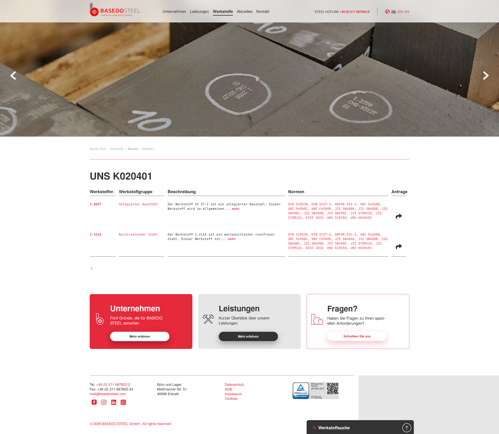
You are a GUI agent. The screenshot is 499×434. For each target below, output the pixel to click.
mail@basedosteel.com (108, 393)
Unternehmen (174, 11)
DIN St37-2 (321, 204)
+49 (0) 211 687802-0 (355, 11)
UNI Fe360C (298, 209)
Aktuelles (244, 11)
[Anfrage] (398, 216)
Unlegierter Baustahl (138, 204)
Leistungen (199, 11)
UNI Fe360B (370, 204)
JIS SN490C (337, 213)
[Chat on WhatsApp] (123, 405)
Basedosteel (115, 9)
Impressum (233, 393)
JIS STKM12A (361, 213)
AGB (228, 388)
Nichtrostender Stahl (138, 234)
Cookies (231, 398)
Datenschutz (234, 384)
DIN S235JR (298, 204)
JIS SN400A (344, 209)
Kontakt (262, 11)
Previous (13, 75)
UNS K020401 (361, 218)
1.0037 (95, 204)
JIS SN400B (368, 209)
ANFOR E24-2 (345, 204)
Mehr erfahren (139, 336)
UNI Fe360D (321, 209)
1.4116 (95, 234)
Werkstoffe (223, 11)
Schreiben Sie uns (357, 336)
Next (486, 75)
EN (400, 11)
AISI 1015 (314, 218)
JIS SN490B (313, 213)
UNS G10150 (337, 218)
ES (407, 11)
